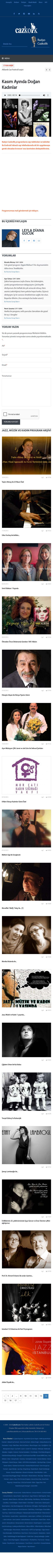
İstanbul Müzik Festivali (32, 1465)
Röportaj (9, 1482)
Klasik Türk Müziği (44, 1469)
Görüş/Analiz (15, 1459)
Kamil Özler (42, 1519)
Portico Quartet (33, 1533)
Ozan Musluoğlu (7, 1533)
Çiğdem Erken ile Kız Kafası (11, 1065)
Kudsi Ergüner (38, 1523)
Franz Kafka (46, 1509)
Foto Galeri (27, 6)
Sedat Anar (30, 1536)
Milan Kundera (39, 1526)
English (10, 1452)
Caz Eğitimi (45, 1445)
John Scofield (16, 1519)
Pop (15, 1479)
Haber (20, 1462)
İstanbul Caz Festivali (19, 1465)
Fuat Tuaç (5, 1513)
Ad (3, 346)
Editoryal (40, 1449)
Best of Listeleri (24, 1445)
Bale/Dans (16, 1445)
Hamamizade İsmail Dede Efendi (32, 1513)
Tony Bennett (11, 1543)
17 (16, 1401)
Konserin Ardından (28, 1472)
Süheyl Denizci (24, 1540)
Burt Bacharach (45, 1499)
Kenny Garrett (20, 1523)
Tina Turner (41, 1540)
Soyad (5, 355)
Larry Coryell (46, 1523)
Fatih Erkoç (31, 1509)
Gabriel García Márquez (15, 1513)
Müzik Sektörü (33, 1476)
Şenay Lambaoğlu (39, 1536)
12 (36, 1396)
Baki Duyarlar (42, 1496)
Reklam (16, 2)
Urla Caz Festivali (26, 1482)
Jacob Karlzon (23, 1516)
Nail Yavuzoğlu (8, 1530)
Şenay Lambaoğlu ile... (10, 1172)
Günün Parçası (13, 1462)
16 (10, 1401)
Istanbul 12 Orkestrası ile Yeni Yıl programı (17, 1329)
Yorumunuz (6, 376)
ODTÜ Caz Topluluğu (35, 1530)
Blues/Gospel (33, 1445)
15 (5, 1401)
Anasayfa (9, 2)
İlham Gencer (46, 1513)
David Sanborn (6, 1506)
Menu (7, 59)
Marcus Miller (30, 1526)
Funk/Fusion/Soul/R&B (29, 1455)
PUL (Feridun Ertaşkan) (24, 1479)
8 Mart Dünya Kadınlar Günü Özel (14, 802)
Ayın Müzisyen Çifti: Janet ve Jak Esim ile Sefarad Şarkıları (22, 748)
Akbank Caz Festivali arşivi (12, 70)
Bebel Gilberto (13, 1499)
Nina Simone (16, 1530)
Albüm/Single (35, 1442)
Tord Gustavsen (20, 1543)
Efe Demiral (28, 1506)
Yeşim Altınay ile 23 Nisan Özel (13, 482)
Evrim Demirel (23, 1509)
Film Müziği (34, 1452)
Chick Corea (38, 1503)
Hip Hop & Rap (41, 1462)
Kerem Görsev (29, 1523)
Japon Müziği (12, 1469)
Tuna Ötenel (29, 1543)
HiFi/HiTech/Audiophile (29, 1462)
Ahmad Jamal (17, 1492)
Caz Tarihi (17, 1449)
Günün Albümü (41, 1459)
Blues (40, 2)
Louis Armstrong (6, 1526)
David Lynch (46, 1503)
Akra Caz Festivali (25, 1442)
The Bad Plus (33, 1540)
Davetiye (34, 1449)
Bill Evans (21, 1499)
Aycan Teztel (17, 1496)
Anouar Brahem (36, 1492)
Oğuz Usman (45, 1530)
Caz (40, 1445)
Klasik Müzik (32, 2)
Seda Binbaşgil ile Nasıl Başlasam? (17, 1536)
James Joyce (31, 1516)
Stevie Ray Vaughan (13, 1540)
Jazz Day (20, 1469)
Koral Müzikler (39, 1472)
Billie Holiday (28, 1499)
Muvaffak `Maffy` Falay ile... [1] (12, 908)
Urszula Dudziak (45, 1543)
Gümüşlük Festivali (31, 1459)
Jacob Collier (14, 1516)
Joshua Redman (25, 1519)
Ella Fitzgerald (43, 1506)
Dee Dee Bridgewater (17, 1506)
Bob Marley (36, 1499)
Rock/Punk (45, 1479)
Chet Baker (31, 1503)
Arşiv (10, 1445)
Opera (11, 1479)
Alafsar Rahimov (26, 1492)
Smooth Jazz (16, 1482)
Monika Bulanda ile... (9, 962)
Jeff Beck (38, 1516)
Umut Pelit (37, 1543)
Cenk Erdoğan (13, 1503)
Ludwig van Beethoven (18, 1526)
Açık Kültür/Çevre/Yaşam (31, 1439)
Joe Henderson (46, 1516)
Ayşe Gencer (25, 1496)
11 (31, 1396)
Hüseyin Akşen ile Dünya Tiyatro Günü (16, 695)
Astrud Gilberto (8, 1496)
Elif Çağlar (35, 1506)
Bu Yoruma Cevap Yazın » (12, 272)
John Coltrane (7, 1519)
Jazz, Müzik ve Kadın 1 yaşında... (13, 1015)
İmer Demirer (6, 1516)
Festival (16, 1452)
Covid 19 (28, 1449)
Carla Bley (6, 1503)
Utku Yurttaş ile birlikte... (10, 535)
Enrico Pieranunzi (13, 1509)
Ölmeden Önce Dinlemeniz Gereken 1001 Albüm (19, 642)
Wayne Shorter (22, 1546)
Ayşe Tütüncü (34, 1496)
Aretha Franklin (46, 1492)
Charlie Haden (22, 1503)
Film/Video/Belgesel (44, 1452)
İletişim (23, 2)
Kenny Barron (11, 1523)
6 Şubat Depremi (18, 1439)
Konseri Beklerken (16, 1472)
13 (41, 1396)
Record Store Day (36, 1479)
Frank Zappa (38, 1509)
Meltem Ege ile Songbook (11, 855)
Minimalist (25, 1476)
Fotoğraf (19, 1455)
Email (4, 365)
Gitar (8, 1459)
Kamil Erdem (34, 1519)
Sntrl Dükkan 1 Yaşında (10, 588)
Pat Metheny (16, 1533)
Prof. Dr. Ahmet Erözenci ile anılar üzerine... (17, 1276)
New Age (40, 1476)
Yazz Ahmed (30, 1546)
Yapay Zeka (39, 1482)
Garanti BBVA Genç (42, 1455)
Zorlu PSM (34, 1486)
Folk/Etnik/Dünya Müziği (9, 1455)
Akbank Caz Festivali (13, 1442)
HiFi (46, 2)
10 (25, 1396)
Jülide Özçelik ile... (8, 1382)
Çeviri (23, 1449)
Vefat (33, 1482)
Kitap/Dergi (26, 1469)
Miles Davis (48, 1526)
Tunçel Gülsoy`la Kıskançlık (11, 1118)
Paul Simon (25, 1533)
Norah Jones (24, 1530)
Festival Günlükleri (24, 1452)
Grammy (22, 1459)
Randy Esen (42, 1533)
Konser (8, 1472)
